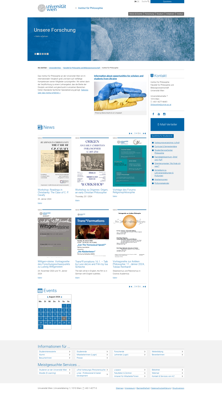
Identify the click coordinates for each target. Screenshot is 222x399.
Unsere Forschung (55, 30)
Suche (144, 1)
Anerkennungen (161, 179)
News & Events (136, 14)
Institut (180, 14)
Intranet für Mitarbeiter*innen (126, 376)
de (137, 1)
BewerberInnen (158, 355)
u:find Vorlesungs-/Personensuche (91, 370)
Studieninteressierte (47, 351)
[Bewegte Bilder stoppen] (48, 54)
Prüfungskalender (162, 183)
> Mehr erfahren (41, 36)
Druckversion (178, 388)
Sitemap (119, 388)
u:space (117, 370)
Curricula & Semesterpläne (166, 146)
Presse (80, 358)
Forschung (149, 14)
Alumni (42, 355)
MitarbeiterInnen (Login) (87, 355)
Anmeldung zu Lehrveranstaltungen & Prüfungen (164, 173)
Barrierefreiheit (143, 388)
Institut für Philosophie (90, 8)
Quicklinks (167, 1)
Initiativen (170, 14)
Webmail (155, 373)
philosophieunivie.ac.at (161, 104)
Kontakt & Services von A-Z (163, 376)
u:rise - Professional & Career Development (89, 374)
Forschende (119, 351)
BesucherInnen (45, 358)
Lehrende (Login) (121, 355)
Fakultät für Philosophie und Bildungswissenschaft (81, 68)
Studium (160, 14)
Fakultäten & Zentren (123, 373)
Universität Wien (55, 68)
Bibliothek (156, 370)
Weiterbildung (157, 351)
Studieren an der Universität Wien (53, 370)
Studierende (82, 351)
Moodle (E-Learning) (47, 373)
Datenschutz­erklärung (161, 388)
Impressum (130, 388)
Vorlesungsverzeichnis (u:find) (167, 142)
